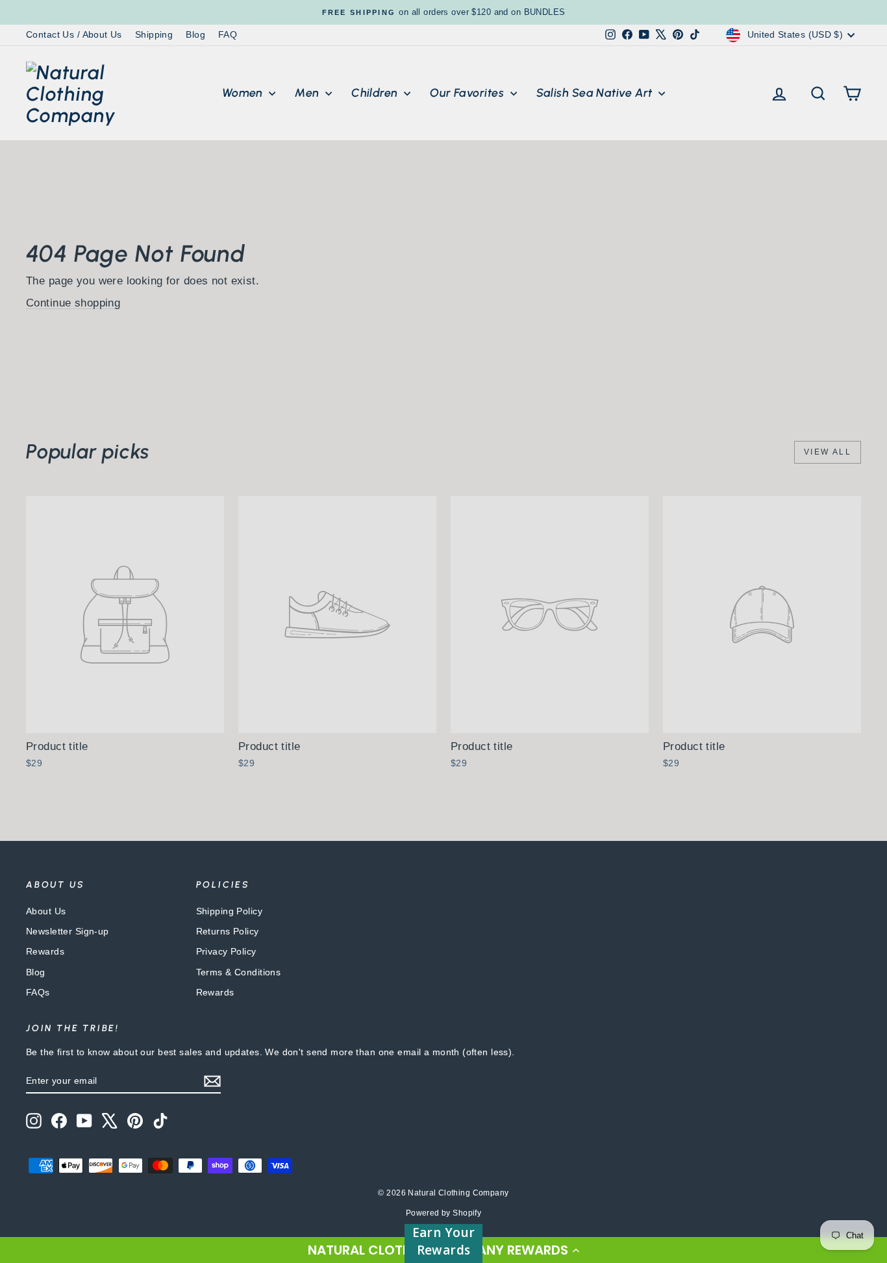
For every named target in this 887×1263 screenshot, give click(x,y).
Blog (195, 34)
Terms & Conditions (238, 972)
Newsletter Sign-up (67, 931)
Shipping (154, 34)
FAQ (227, 34)
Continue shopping (73, 303)
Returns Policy (227, 931)
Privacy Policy (226, 951)
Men (308, 93)
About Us (46, 911)
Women (244, 93)
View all (827, 451)
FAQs (38, 992)
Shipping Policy (229, 911)
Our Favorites (468, 93)
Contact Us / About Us (74, 34)
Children (376, 93)
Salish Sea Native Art (596, 93)
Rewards (45, 951)
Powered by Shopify (444, 1213)
